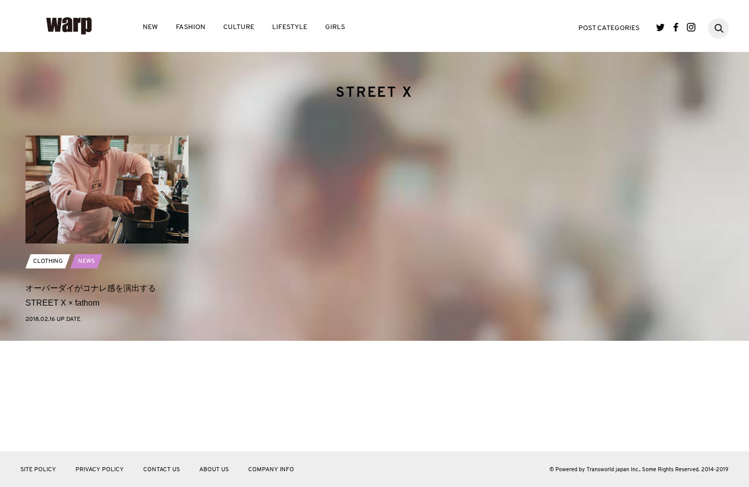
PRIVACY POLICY (99, 470)
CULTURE (238, 27)
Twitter (660, 27)
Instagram (691, 27)
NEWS (86, 261)
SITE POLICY (38, 470)
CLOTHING (48, 261)
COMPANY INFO (271, 470)
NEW (150, 27)
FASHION (190, 27)
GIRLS (335, 27)
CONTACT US (161, 470)
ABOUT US (214, 470)
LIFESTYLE (289, 27)
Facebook (676, 27)
